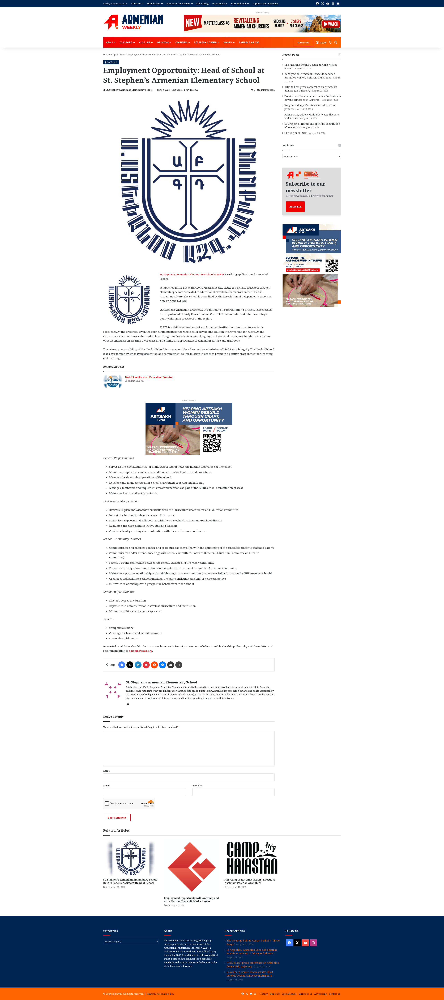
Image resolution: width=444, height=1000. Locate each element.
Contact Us (334, 993)
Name (106, 770)
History (264, 993)
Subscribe (303, 42)
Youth (228, 42)
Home (108, 54)
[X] (129, 664)
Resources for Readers (178, 3)
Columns (181, 42)
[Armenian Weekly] (133, 22)
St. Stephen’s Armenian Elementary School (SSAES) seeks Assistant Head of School (130, 881)
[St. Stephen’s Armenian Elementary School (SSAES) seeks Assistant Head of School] (131, 857)
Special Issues (289, 993)
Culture (144, 42)
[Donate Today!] (189, 428)
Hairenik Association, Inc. (160, 993)
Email (106, 785)
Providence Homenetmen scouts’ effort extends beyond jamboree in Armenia (250, 973)
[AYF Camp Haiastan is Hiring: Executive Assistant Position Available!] (252, 857)
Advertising (202, 3)
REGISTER (295, 206)
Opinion (163, 42)
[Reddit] (154, 664)
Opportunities (219, 3)
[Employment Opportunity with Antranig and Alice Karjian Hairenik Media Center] (191, 867)
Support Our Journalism (265, 3)
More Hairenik (238, 3)
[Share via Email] (170, 664)
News (109, 42)
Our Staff (274, 993)
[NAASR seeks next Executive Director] (112, 381)
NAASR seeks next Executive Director (149, 377)
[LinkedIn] (138, 664)
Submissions (153, 3)
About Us (136, 3)
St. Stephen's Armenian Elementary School (129, 89)
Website (197, 785)
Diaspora (125, 42)
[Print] (178, 664)
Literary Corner (205, 42)
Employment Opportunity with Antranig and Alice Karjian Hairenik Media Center (191, 899)
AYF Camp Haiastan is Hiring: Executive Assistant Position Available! (250, 881)
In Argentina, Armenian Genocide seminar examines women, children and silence (252, 951)
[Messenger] (162, 664)
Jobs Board (120, 54)
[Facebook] (121, 664)
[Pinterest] (146, 664)
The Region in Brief (295, 133)
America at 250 (249, 42)
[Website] (128, 704)
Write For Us (305, 993)
